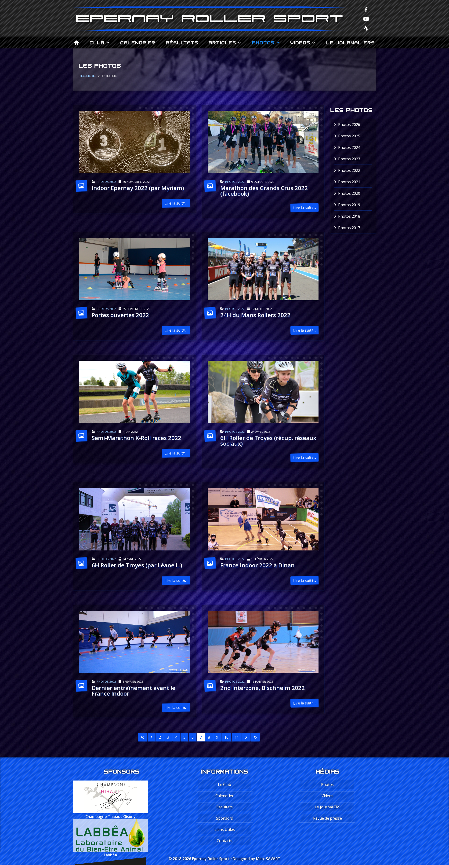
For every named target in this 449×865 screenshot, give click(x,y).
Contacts (224, 840)
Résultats (182, 42)
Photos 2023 (349, 158)
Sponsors (224, 818)
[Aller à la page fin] (255, 737)
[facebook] (366, 9)
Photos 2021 (349, 181)
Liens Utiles (224, 829)
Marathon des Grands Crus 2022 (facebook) (264, 190)
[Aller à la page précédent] (152, 737)
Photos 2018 (349, 216)
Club (97, 42)
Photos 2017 (349, 227)
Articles (222, 42)
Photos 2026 (349, 124)
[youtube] (366, 18)
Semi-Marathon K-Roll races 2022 (136, 438)
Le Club (224, 784)
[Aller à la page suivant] (246, 737)
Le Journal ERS (350, 42)
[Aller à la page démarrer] (142, 737)
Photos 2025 (349, 136)
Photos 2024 (349, 147)
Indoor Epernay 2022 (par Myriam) (138, 188)
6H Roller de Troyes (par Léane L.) (137, 565)
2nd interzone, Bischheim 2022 (262, 688)
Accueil (87, 75)
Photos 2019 (349, 204)
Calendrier (137, 42)
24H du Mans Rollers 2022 (255, 315)
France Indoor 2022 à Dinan (257, 565)
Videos (300, 42)
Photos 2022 (106, 182)
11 (237, 737)
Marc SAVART (268, 858)
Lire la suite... (176, 203)
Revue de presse (327, 818)
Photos (263, 42)
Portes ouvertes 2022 (120, 315)
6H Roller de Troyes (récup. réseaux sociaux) (268, 440)
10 (226, 737)
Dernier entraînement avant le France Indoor (133, 690)
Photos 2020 (349, 193)
